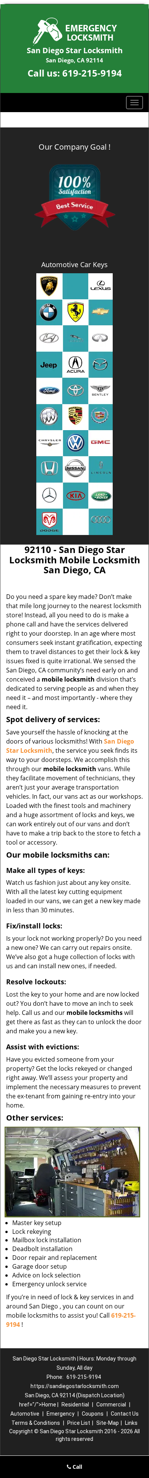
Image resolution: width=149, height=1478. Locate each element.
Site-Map (107, 1423)
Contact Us (125, 1414)
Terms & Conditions (35, 1423)
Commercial (111, 1404)
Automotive (24, 1414)
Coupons (93, 1414)
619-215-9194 (92, 73)
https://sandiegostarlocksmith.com (75, 1386)
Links (131, 1423)
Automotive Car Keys (74, 264)
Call (76, 1466)
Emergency (60, 1414)
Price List (78, 1423)
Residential (75, 1404)
